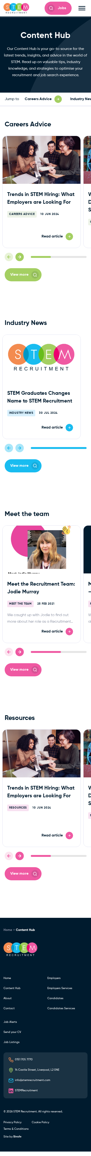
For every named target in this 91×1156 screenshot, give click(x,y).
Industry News (21, 413)
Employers (54, 978)
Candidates (55, 998)
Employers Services (59, 988)
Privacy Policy (12, 1122)
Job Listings (12, 1042)
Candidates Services (61, 1008)
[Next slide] (19, 257)
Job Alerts (10, 1022)
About (8, 998)
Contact (9, 1008)
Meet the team (20, 603)
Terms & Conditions (16, 1129)
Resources (18, 807)
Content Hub (12, 988)
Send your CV (12, 1032)
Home (8, 930)
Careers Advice (22, 214)
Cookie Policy (40, 1122)
